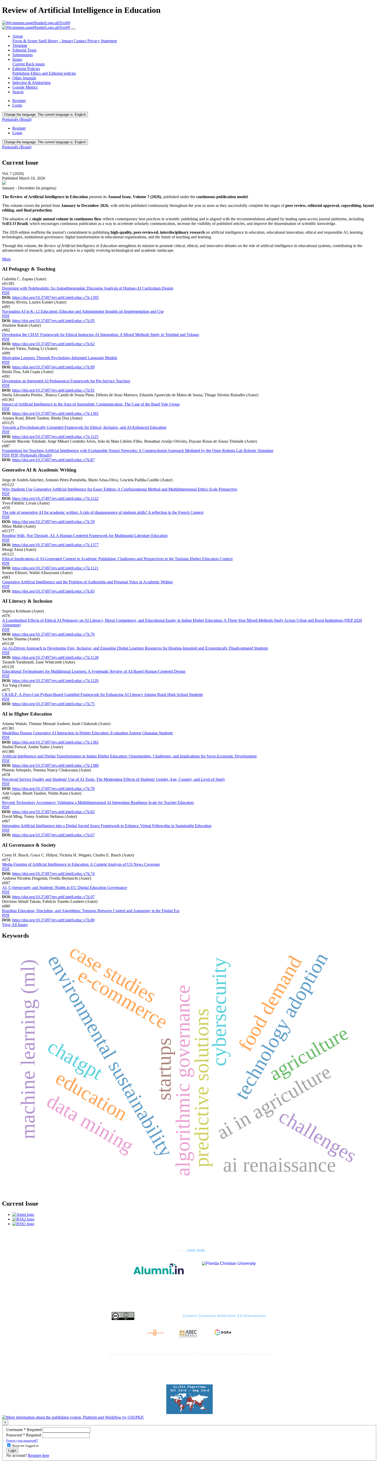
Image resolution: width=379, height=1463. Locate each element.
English (45, 114)
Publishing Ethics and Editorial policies (44, 73)
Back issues (35, 64)
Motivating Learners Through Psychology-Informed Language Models (59, 358)
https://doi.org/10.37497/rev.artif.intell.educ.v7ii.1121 (55, 568)
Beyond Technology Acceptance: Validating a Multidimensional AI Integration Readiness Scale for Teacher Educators (98, 802)
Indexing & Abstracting (31, 82)
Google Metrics (25, 87)
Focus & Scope (25, 41)
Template (19, 45)
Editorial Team (24, 50)
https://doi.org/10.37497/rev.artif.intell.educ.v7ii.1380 (55, 765)
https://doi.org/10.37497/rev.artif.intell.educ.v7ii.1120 (55, 680)
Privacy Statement (102, 41)
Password (24, 1435)
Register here (38, 1455)
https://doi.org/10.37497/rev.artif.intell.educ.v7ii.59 (53, 521)
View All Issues (15, 924)
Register (19, 100)
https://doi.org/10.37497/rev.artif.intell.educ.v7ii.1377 (55, 545)
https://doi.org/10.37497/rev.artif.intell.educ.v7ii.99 (53, 367)
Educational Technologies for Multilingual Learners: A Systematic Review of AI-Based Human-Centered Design (93, 671)
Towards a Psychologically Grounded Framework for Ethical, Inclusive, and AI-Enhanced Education (84, 427)
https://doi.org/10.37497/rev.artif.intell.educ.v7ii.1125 (55, 436)
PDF (6, 293)
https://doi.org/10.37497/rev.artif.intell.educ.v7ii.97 (53, 897)
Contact (80, 41)
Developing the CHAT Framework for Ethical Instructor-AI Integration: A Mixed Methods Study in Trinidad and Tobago (100, 334)
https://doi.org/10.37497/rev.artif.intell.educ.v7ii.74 (53, 873)
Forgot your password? (22, 1440)
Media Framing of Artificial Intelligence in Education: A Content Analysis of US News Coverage (81, 864)
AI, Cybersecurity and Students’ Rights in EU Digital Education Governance (64, 887)
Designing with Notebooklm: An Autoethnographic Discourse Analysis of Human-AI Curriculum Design (87, 288)
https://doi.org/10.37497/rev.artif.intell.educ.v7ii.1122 (55, 498)
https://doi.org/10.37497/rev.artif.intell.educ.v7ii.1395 (55, 297)
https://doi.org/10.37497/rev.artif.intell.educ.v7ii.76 (53, 634)
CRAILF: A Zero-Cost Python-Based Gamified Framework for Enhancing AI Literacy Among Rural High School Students (102, 694)
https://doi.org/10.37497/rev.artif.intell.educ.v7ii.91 (53, 390)
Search (17, 92)
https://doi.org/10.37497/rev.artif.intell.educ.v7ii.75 (53, 704)
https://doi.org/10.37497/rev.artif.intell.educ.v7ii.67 (53, 835)
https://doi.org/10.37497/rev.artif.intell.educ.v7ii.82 (53, 812)
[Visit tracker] (189, 1412)
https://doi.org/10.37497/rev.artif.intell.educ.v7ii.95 (53, 320)
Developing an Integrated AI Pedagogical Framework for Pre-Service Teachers (66, 381)
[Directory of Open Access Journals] (156, 1333)
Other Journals (24, 78)
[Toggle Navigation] (73, 29)
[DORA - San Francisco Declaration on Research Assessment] (222, 1333)
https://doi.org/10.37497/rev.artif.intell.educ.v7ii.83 (53, 591)
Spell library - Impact (56, 41)
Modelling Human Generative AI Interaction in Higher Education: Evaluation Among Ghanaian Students (87, 733)
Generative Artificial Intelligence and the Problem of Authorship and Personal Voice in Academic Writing (87, 582)
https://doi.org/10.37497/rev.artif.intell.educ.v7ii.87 (53, 460)
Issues (17, 59)
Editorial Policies (26, 68)
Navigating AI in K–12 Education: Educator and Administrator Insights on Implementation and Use (83, 311)
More (6, 259)
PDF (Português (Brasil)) (31, 455)
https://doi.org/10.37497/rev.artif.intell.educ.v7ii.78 (53, 788)
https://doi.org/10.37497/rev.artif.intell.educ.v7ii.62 (53, 344)
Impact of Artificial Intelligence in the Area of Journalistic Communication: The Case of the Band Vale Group (91, 404)
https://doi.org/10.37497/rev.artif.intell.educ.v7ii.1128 (55, 657)
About (17, 36)
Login (17, 105)
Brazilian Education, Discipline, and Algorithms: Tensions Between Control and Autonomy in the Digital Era (90, 911)
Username (24, 1429)
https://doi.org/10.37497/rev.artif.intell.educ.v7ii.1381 (55, 742)
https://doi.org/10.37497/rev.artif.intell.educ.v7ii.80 (53, 920)
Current (19, 64)
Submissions (22, 55)
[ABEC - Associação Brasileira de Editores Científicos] (188, 1333)
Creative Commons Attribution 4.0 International (225, 1316)
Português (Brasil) (16, 119)
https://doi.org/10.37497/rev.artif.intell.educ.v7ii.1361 (55, 413)
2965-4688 (196, 1250)
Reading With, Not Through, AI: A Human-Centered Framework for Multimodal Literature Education (85, 535)
